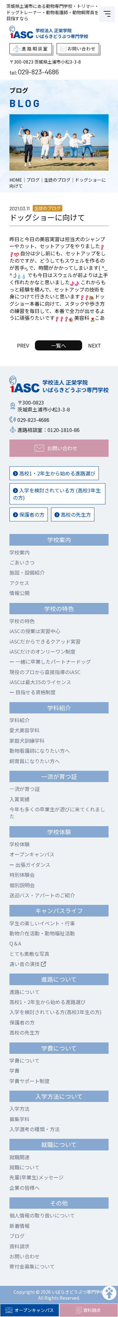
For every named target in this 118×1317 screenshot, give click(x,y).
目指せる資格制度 (35, 692)
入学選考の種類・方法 (34, 1129)
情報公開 (19, 593)
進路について (24, 992)
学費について (24, 1060)
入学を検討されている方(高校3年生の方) (55, 1012)
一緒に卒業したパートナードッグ (52, 661)
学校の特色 (22, 621)
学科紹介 (19, 720)
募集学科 (19, 1119)
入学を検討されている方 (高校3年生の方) (57, 493)
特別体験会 (22, 874)
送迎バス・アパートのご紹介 (42, 895)
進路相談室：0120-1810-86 (48, 430)
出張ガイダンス (32, 864)
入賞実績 (19, 799)
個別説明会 (22, 885)
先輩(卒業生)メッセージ (36, 1177)
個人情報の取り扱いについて (42, 1215)
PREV (23, 345)
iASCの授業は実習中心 (34, 631)
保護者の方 (31, 514)
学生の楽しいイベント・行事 (42, 923)
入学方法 (19, 1108)
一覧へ (58, 345)
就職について (24, 1167)
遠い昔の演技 (25, 964)
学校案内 (19, 552)
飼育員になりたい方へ (34, 761)
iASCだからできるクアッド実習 (45, 641)
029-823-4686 (38, 71)
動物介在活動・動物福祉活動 (42, 933)
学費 (14, 1070)
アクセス (19, 583)
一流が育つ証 (24, 788)
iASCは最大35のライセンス (40, 682)
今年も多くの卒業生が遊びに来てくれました (57, 812)
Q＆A (15, 943)
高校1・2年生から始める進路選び (56, 473)
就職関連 (19, 1157)
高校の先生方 (75, 514)
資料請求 (19, 1246)
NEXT (94, 345)
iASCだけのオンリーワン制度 (42, 651)
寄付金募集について (32, 1266)
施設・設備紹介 (27, 572)
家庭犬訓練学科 (27, 740)
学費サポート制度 (29, 1081)
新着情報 (19, 1225)
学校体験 (19, 844)
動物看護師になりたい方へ (39, 750)
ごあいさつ (22, 562)
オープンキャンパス (34, 1310)
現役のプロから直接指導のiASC (45, 672)
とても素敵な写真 (29, 953)
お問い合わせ (24, 1256)
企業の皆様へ (24, 1187)
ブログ (17, 1236)
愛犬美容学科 (24, 730)
